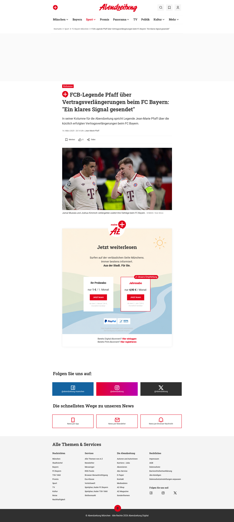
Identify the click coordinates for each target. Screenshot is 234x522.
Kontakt (120, 479)
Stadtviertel (57, 463)
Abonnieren (122, 467)
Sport (89, 19)
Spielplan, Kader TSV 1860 (96, 491)
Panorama (119, 19)
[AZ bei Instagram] (163, 493)
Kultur (158, 19)
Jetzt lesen (98, 297)
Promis (104, 19)
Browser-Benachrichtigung (96, 475)
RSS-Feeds (89, 471)
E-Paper (120, 475)
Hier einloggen (129, 338)
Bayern (77, 19)
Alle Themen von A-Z (94, 459)
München (59, 19)
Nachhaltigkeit (58, 499)
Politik (145, 19)
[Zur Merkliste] (169, 7)
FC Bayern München (80, 29)
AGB (151, 463)
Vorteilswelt (90, 483)
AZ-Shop (120, 487)
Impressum (154, 459)
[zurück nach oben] (117, 510)
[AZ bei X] (175, 493)
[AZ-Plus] (55, 7)
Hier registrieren (128, 342)
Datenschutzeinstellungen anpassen (165, 479)
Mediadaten (122, 483)
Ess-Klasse (89, 479)
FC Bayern (56, 471)
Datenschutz (154, 467)
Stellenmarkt (90, 495)
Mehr (172, 19)
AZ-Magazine (123, 491)
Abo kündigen (155, 475)
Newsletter (89, 463)
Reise (54, 495)
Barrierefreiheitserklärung (160, 471)
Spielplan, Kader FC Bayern (96, 487)
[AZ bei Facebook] (151, 493)
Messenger (89, 467)
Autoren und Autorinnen (127, 459)
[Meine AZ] (178, 7)
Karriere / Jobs (123, 463)
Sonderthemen (123, 495)
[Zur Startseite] (118, 11)
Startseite (58, 29)
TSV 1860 (56, 475)
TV (135, 19)
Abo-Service (122, 471)
